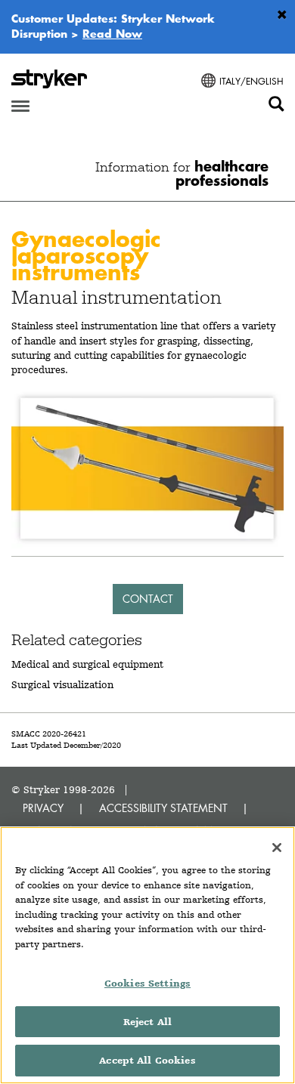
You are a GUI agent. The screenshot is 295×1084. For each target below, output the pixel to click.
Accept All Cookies (147, 1060)
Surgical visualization (62, 684)
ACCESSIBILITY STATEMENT (163, 808)
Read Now (112, 33)
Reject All (147, 1021)
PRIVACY (43, 808)
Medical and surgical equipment (87, 664)
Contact (148, 598)
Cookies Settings (147, 983)
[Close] (276, 847)
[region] (147, 955)
